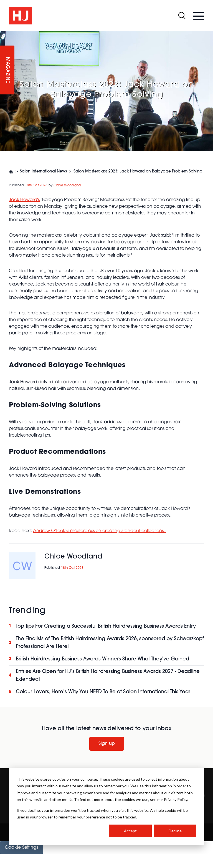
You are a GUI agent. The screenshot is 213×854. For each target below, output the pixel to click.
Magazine (7, 70)
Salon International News (43, 171)
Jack (14, 200)
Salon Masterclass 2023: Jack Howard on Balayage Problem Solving (137, 171)
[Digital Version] (4, 34)
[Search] (182, 15)
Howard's (30, 200)
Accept (130, 830)
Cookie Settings (21, 847)
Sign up (106, 744)
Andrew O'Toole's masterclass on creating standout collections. (99, 531)
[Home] (11, 171)
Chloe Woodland (67, 185)
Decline (175, 830)
